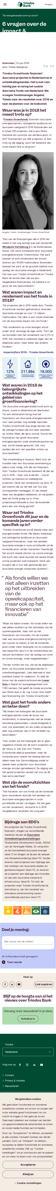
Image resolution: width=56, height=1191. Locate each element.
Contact (9, 1075)
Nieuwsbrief (12, 1086)
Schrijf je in (28, 1018)
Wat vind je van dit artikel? (19, 941)
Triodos (9, 1044)
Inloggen (49, 4)
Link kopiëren (43, 984)
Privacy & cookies (15, 1080)
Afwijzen (28, 1174)
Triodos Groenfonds (15, 119)
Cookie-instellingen (29, 1183)
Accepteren (28, 1164)
